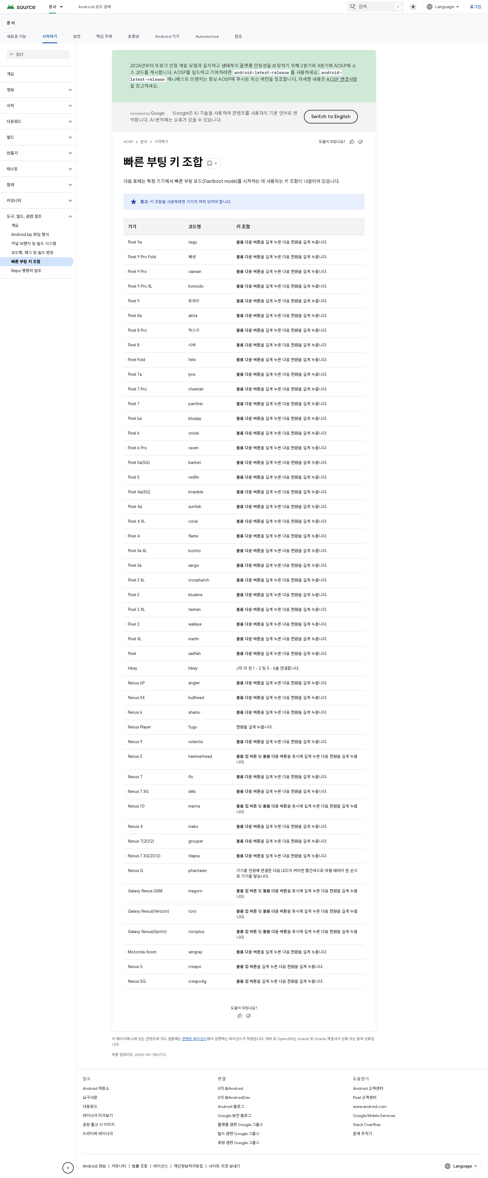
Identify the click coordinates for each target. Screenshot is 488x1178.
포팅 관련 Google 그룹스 (239, 1142)
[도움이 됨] (352, 142)
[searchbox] (38, 54)
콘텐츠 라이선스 (194, 1038)
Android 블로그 (231, 1106)
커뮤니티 (119, 1166)
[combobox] (375, 7)
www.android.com (370, 1106)
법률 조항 (140, 1166)
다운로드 (90, 1106)
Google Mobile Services (374, 1115)
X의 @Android (230, 1088)
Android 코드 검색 (94, 6)
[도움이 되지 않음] (360, 142)
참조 (238, 36)
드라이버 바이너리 (98, 1133)
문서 (52, 6)
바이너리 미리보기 (98, 1115)
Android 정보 (94, 1166)
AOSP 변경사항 (341, 79)
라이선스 (160, 1166)
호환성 (133, 36)
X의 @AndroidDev (234, 1097)
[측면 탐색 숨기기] (68, 1167)
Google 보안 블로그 (234, 1115)
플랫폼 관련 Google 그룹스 (240, 1124)
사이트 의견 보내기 (224, 1166)
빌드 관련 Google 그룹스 (239, 1133)
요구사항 (90, 1097)
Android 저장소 (96, 1088)
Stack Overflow (367, 1124)
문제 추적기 (362, 1133)
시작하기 (49, 36)
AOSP (128, 141)
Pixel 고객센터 (364, 1097)
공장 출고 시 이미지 (99, 1124)
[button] (33, 89)
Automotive (207, 36)
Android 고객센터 (368, 1088)
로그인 (475, 6)
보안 (77, 36)
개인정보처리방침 (188, 1166)
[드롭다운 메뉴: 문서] (63, 7)
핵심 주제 (104, 36)
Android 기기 (167, 36)
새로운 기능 (17, 36)
